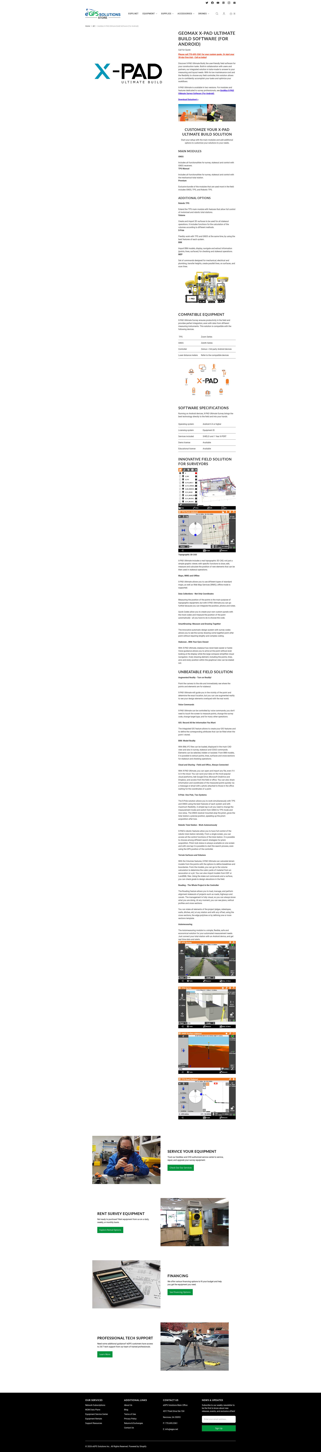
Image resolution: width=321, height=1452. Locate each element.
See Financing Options (180, 1292)
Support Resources (93, 1423)
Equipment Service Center (96, 1414)
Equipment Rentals (93, 1419)
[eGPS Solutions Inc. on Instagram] (229, 3)
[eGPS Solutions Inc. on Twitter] (207, 3)
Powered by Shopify (137, 1446)
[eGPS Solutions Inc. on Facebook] (212, 3)
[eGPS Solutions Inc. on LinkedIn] (223, 3)
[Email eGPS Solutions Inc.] (234, 3)
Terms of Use (130, 1414)
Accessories (185, 13)
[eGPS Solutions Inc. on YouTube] (218, 3)
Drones (202, 13)
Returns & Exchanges (133, 1423)
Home (87, 26)
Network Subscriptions (95, 1405)
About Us (128, 1405)
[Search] (216, 14)
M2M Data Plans (92, 1409)
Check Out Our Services (181, 1167)
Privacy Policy (130, 1419)
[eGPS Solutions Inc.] (102, 14)
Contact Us (129, 1428)
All (94, 26)
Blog (126, 1409)
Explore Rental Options (110, 1230)
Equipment (149, 13)
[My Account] (223, 14)
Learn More (104, 1354)
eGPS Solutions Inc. (101, 1446)
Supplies (166, 13)
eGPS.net (133, 13)
